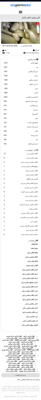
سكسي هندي (21, 209)
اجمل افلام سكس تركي (30, 270)
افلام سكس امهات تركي (14, 369)
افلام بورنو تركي (12, 338)
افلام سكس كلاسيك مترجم (21, 226)
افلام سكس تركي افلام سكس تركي (27, 396)
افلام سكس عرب (21, 154)
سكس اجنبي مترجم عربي (21, 234)
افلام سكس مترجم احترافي (21, 204)
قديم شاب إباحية (21, 127)
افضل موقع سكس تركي (30, 325)
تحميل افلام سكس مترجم (21, 183)
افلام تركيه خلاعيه (14, 357)
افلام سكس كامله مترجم (21, 213)
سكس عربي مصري (21, 187)
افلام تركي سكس (14, 344)
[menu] (20, 12)
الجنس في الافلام (21, 179)
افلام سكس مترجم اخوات (21, 192)
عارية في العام (21, 144)
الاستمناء (21, 114)
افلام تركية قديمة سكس (14, 356)
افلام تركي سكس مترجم (12, 346)
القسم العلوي (32, 59)
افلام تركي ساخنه (27, 344)
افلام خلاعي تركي (27, 367)
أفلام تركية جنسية (32, 265)
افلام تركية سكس (14, 354)
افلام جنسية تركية (27, 365)
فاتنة (21, 131)
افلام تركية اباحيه (20, 350)
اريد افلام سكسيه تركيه (30, 312)
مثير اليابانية (21, 105)
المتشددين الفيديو (21, 97)
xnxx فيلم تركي (32, 261)
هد (21, 67)
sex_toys (34, 248)
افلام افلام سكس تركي (26, 338)
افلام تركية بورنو (7, 350)
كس (21, 118)
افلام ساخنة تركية (14, 367)
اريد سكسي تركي (32, 316)
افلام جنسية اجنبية (21, 175)
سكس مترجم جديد (21, 200)
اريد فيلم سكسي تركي (30, 321)
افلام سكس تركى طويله (27, 371)
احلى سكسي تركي (31, 304)
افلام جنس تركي (11, 361)
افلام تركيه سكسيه (14, 359)
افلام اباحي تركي (29, 336)
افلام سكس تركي (11, 371)
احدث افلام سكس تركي (30, 287)
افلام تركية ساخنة (27, 354)
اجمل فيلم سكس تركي (30, 278)
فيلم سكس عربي (21, 158)
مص (21, 88)
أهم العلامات (32, 241)
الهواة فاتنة (21, 63)
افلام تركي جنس (14, 342)
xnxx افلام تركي (32, 253)
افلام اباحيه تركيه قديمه (14, 336)
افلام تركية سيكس (29, 356)
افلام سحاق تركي (29, 369)
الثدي (21, 93)
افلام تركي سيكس (14, 348)
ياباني (21, 76)
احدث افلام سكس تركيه (30, 291)
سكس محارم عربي (21, 196)
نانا (21, 139)
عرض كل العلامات (20, 375)
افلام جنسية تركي (14, 363)
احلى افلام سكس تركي (30, 295)
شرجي (21, 110)
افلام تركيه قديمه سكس (27, 361)
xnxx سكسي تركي (31, 257)
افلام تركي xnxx (21, 340)
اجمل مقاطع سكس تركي (29, 282)
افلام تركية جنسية (14, 352)
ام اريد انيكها (21, 84)
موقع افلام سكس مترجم (21, 166)
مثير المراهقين (21, 71)
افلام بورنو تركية (33, 340)
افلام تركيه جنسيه (27, 357)
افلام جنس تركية (27, 363)
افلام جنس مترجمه (21, 171)
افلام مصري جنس (21, 230)
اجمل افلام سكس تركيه (30, 274)
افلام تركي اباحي (7, 340)
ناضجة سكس (21, 80)
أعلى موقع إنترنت (31, 150)
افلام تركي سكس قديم (29, 346)
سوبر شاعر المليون (21, 101)
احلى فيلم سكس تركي (30, 308)
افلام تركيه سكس (27, 359)
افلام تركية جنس (27, 352)
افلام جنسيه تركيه (14, 365)
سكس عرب (21, 221)
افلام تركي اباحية (26, 342)
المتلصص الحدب (21, 122)
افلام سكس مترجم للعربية (21, 217)
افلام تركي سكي (27, 348)
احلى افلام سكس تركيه (30, 299)
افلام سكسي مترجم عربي (21, 162)
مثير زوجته (21, 135)
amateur (34, 244)
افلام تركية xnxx (33, 350)
